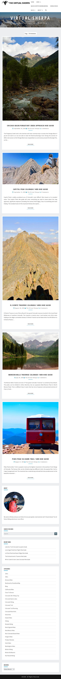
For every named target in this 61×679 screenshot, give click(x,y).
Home (32, 2)
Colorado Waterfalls (10, 611)
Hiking (7, 621)
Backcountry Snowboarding (39, 6)
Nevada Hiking (9, 624)
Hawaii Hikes (8, 618)
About (39, 10)
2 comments (45, 128)
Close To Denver (9, 592)
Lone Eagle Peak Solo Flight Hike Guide (15, 550)
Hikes (37, 2)
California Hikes (9, 589)
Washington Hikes (10, 646)
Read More (31, 144)
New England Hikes (10, 627)
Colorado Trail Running (11, 608)
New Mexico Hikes (10, 630)
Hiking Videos (54, 6)
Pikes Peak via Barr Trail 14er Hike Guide (30, 459)
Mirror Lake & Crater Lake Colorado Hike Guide (17, 559)
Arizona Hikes (9, 580)
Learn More (21, 519)
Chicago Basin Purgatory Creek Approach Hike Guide (30, 125)
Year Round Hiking (10, 655)
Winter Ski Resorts (10, 652)
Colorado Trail (9, 605)
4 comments (44, 308)
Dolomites (8, 614)
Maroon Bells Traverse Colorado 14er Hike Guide (30, 374)
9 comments (45, 192)
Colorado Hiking (9, 602)
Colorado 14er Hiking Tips (12, 595)
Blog (32, 10)
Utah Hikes (8, 643)
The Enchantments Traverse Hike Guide (16, 556)
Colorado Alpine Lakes (11, 599)
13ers (6, 573)
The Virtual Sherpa (33, 128)
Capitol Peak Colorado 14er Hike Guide (30, 189)
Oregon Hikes (8, 637)
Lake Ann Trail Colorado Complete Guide (16, 547)
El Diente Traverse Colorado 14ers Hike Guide (30, 305)
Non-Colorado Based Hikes (12, 633)
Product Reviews (9, 640)
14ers (6, 577)
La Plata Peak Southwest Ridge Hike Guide (16, 553)
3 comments (43, 377)
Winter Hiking (9, 649)
